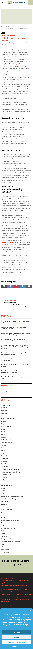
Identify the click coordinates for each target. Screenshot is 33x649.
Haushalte (4, 477)
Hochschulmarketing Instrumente (15, 64)
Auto (2, 416)
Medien (3, 507)
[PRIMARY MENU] (2, 2)
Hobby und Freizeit (6, 480)
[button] (30, 611)
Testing (3, 531)
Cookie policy (14, 646)
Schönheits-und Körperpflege (10, 520)
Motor (3, 512)
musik (3, 515)
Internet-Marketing (6, 485)
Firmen (3, 448)
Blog (2, 424)
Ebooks (3, 434)
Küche (3, 490)
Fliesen (3, 450)
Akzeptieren (16, 632)
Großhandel (4, 466)
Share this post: (13, 308)
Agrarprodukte (5, 405)
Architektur (4, 413)
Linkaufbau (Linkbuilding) (8, 499)
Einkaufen (4, 437)
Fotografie (4, 453)
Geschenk (4, 456)
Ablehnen (16, 637)
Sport (2, 525)
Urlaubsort (4, 547)
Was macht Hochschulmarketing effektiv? (20, 306)
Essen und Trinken (6, 442)
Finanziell (4, 445)
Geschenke (4, 458)
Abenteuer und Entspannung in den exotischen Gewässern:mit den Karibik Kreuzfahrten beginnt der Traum (15, 346)
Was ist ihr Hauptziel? (10, 302)
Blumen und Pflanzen (7, 426)
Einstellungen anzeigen (16, 642)
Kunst (2, 493)
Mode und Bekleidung (7, 509)
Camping (3, 429)
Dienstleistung (5, 432)
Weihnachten (5, 549)
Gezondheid (4, 464)
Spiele (3, 523)
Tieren (3, 533)
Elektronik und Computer (8, 440)
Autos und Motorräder (7, 418)
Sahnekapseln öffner (7, 578)
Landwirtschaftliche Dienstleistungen (12, 496)
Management (5, 501)
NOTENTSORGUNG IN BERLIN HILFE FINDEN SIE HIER (15, 585)
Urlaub (3, 544)
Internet (3, 483)
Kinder (3, 488)
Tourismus (4, 536)
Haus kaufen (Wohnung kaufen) (10, 469)
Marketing (4, 504)
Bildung (3, 32)
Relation (3, 517)
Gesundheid (4, 461)
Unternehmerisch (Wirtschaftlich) (11, 541)
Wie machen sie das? (15, 304)
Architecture (4, 410)
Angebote (4, 407)
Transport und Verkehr (7, 539)
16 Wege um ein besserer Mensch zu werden (14, 606)
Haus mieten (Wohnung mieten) (10, 472)
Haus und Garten (6, 474)
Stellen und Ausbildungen (8, 528)
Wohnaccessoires (6, 552)
